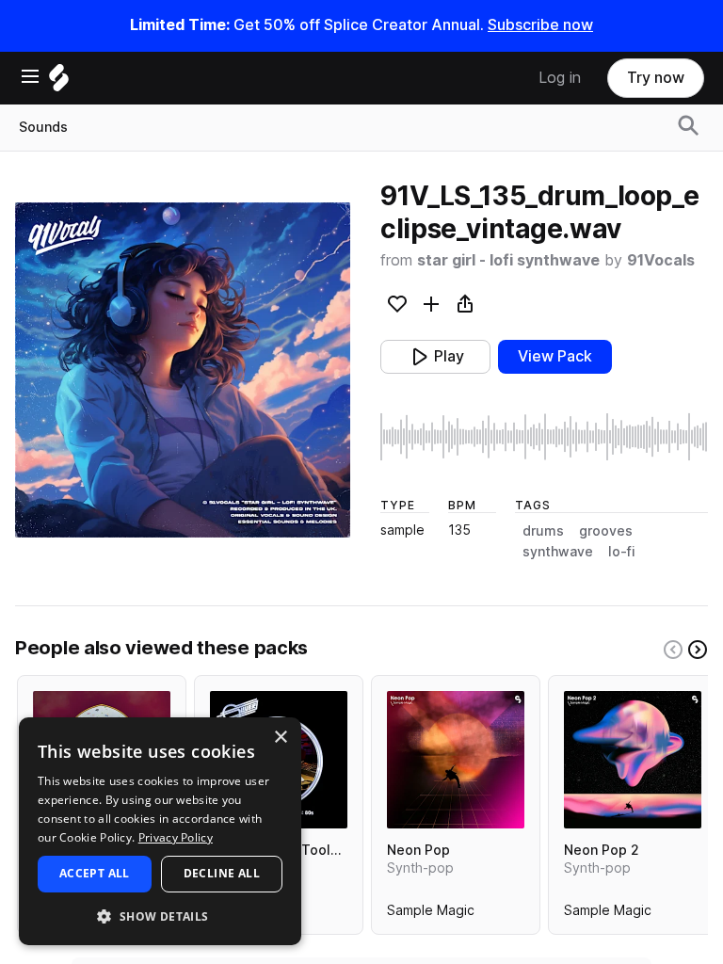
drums (543, 530)
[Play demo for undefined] (182, 370)
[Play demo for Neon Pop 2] (632, 759)
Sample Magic (430, 914)
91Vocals (661, 260)
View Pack (555, 356)
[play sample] (544, 437)
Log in (559, 78)
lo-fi (621, 551)
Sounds (43, 127)
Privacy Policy (175, 837)
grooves (606, 530)
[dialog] (160, 831)
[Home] (59, 82)
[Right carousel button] (697, 649)
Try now (655, 78)
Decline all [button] (222, 873)
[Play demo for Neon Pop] (455, 759)
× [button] (280, 738)
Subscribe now (540, 25)
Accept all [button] (94, 873)
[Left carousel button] (673, 649)
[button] (160, 915)
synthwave (557, 551)
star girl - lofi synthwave (508, 260)
